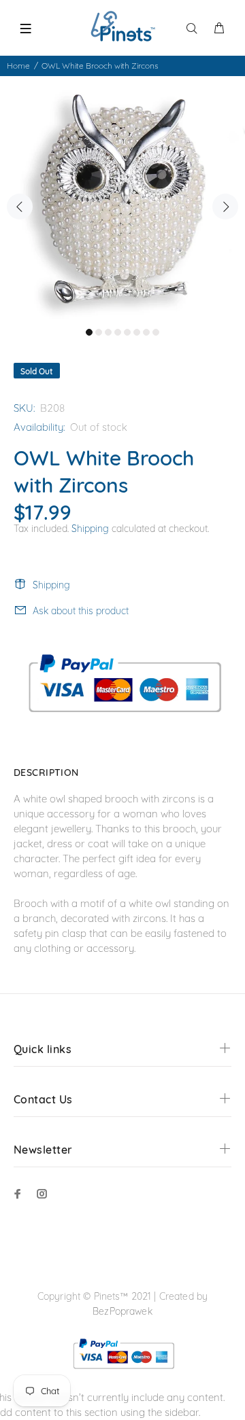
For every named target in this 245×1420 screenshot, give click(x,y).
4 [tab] (117, 332)
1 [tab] (89, 332)
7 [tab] (146, 332)
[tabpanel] (122, 198)
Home (18, 65)
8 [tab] (155, 332)
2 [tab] (98, 332)
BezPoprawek (122, 1311)
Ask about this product (81, 611)
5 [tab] (127, 332)
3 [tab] (108, 332)
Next (225, 206)
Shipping (90, 528)
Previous (20, 206)
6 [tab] (136, 332)
